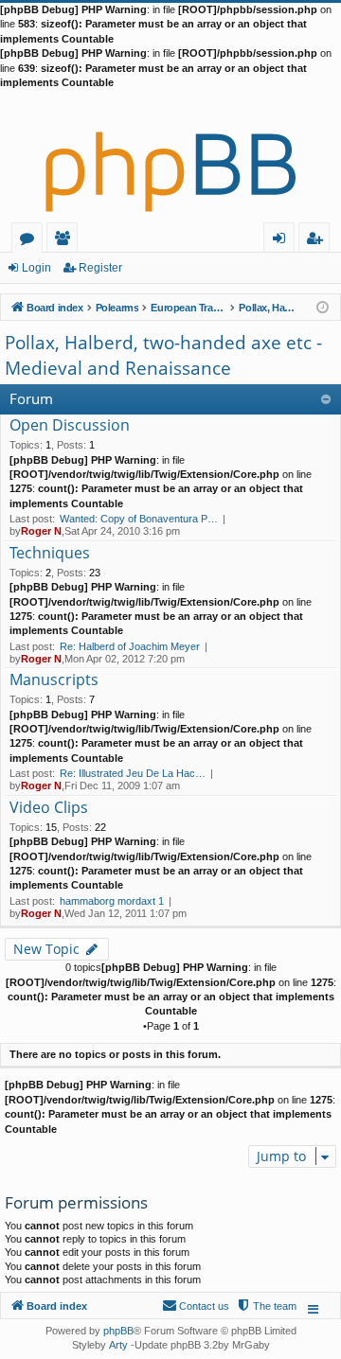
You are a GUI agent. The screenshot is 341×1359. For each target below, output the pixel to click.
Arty (118, 1344)
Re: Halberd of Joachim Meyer (130, 646)
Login (36, 267)
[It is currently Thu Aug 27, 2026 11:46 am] (322, 306)
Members (66, 241)
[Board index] (170, 156)
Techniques (49, 553)
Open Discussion (69, 425)
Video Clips (48, 808)
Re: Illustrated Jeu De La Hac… (133, 773)
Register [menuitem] (318, 241)
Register (100, 267)
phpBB (118, 1330)
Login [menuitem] (283, 241)
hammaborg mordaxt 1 (112, 901)
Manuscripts (54, 680)
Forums (31, 241)
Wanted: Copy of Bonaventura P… (139, 518)
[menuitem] (266, 1306)
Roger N (41, 531)
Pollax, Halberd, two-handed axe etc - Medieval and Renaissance (163, 355)
